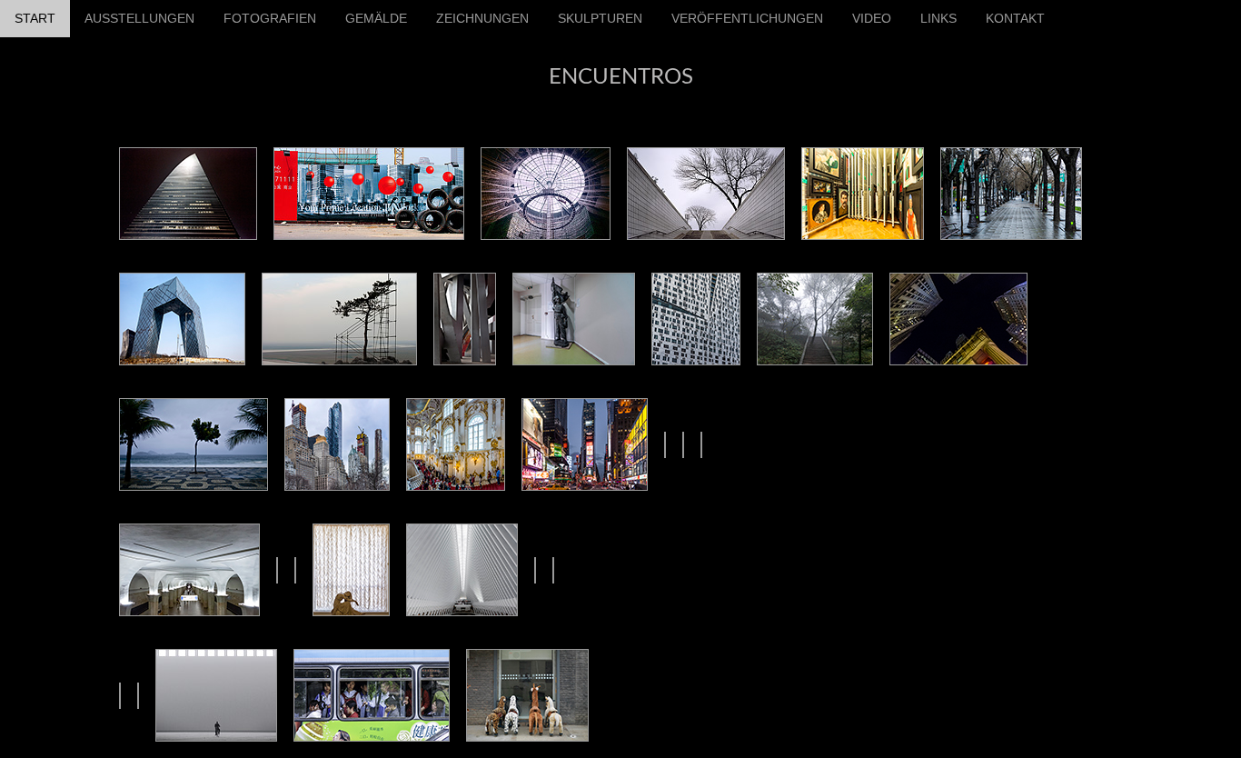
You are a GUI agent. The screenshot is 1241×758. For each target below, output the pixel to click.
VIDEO (871, 18)
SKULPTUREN (600, 18)
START (35, 18)
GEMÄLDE (376, 18)
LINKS (938, 18)
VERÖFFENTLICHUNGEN (747, 18)
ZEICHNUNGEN (482, 18)
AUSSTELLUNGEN (139, 18)
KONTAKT (1015, 18)
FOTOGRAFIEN (269, 18)
